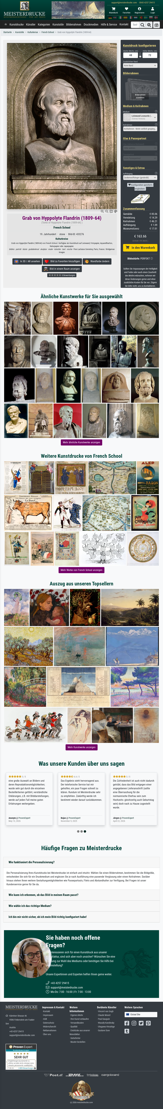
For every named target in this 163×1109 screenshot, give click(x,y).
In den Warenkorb (142, 248)
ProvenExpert (23, 818)
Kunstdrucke (17, 24)
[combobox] (140, 65)
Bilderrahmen (73, 24)
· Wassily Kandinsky (105, 1022)
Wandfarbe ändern (99, 261)
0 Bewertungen (68, 275)
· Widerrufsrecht (49, 1026)
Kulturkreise (33, 32)
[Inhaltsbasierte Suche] (149, 25)
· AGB (44, 1019)
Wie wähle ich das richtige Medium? (30, 906)
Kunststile (58, 24)
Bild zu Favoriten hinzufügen (64, 261)
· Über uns (46, 1034)
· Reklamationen (49, 1030)
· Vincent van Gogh (105, 1011)
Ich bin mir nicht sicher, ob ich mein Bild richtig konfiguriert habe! (48, 917)
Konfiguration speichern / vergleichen (142, 187)
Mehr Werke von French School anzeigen (81, 570)
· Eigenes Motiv (76, 1015)
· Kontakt (46, 1011)
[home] (5, 25)
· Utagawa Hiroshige (106, 1026)
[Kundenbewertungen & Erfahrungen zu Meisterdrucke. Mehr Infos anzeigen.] (21, 1056)
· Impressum (47, 1015)
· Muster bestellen (77, 1042)
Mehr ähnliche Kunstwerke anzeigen (81, 442)
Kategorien (44, 24)
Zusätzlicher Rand (130, 61)
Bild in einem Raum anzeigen (64, 268)
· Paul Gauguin (103, 1019)
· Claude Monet (103, 1015)
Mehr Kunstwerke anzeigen (82, 747)
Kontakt (124, 24)
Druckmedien (91, 24)
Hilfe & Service (109, 24)
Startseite (7, 32)
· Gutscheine (75, 1038)
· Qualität (73, 1026)
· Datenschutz (48, 1022)
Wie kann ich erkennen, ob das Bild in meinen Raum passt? (43, 895)
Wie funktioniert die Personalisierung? (32, 862)
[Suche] (142, 25)
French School (48, 32)
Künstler (30, 24)
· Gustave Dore (103, 1030)
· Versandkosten (77, 1022)
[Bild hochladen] (156, 25)
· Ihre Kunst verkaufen (79, 1019)
